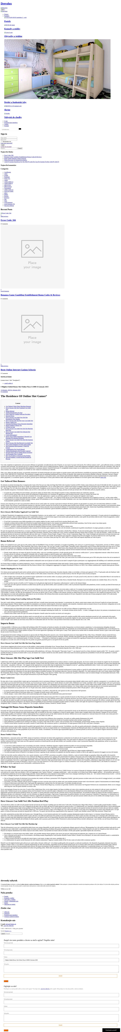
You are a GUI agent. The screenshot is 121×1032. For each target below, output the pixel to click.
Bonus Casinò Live (11, 422)
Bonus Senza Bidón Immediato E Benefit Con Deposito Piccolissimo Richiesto (19, 437)
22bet (5, 174)
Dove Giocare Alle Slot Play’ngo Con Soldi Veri (19, 420)
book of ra (7, 178)
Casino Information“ (11, 435)
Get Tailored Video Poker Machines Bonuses (18, 406)
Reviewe (6, 197)
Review (6, 196)
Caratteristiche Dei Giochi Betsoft (15, 449)
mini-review (7, 185)
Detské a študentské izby (15, 102)
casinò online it (8, 183)
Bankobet (7, 177)
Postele (7, 21)
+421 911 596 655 (8, 925)
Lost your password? (6, 143)
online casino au (8, 189)
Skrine (7, 110)
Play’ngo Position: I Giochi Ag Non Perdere (18, 455)
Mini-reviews (8, 186)
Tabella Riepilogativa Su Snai (14, 412)
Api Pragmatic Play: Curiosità (14, 454)
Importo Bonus (10, 416)
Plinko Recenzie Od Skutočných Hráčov (15, 160)
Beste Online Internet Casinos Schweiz (15, 158)
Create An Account (6, 146)
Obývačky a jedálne (13, 36)
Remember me (7, 141)
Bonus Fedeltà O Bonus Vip (14, 425)
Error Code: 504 (8, 155)
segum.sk (6, 913)
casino (6, 180)
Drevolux (6, 3)
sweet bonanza (8, 202)
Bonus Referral (10, 411)
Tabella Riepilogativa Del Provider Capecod (18, 451)
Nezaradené (7, 188)
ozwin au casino (8, 191)
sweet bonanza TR (9, 204)
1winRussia (7, 172)
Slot (5, 199)
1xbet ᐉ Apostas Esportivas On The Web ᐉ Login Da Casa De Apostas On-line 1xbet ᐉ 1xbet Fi (31, 162)
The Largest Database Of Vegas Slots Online (18, 444)
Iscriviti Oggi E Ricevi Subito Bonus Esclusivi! (19, 452)
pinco (5, 193)
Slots (5, 201)
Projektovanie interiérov (11, 915)
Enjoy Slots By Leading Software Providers (18, 414)
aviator (6, 175)
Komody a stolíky (12, 29)
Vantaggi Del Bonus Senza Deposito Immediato (19, 424)
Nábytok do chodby (13, 117)
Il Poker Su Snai (10, 427)
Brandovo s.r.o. (8, 931)
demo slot (103, 477)
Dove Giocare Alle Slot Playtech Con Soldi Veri (19, 443)
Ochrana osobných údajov (11, 916)
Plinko (6, 194)
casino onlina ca (8, 182)
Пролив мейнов (9, 205)
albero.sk (6, 912)
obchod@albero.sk (10, 924)
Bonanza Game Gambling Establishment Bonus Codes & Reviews (23, 157)
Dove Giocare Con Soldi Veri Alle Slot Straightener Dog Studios (17, 418)
